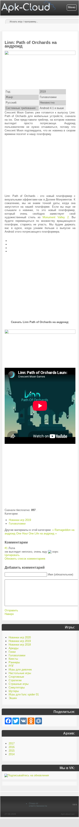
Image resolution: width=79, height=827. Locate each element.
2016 (12, 747)
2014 (12, 754)
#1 (6, 548)
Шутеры (14, 691)
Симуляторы (17, 687)
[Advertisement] (40, 165)
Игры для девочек (20, 669)
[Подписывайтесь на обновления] (26, 775)
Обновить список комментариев (25, 558)
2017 (12, 743)
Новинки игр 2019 (20, 520)
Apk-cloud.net (67, 814)
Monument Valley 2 (55, 217)
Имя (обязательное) (60, 574)
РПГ (11, 666)
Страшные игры (18, 683)
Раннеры (14, 662)
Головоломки (17, 523)
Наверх (9, 614)
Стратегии (15, 680)
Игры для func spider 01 (24, 694)
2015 (12, 750)
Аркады (13, 648)
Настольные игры (20, 673)
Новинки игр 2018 (20, 644)
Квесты (13, 658)
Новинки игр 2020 (20, 637)
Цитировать (12, 555)
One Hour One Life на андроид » (36, 533)
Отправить (11, 610)
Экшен (13, 698)
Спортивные (16, 676)
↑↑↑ (74, 804)
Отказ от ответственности (38, 804)
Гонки (12, 651)
